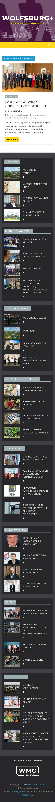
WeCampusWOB (32, 268)
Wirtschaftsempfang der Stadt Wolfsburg (35, 612)
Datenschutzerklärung (22, 760)
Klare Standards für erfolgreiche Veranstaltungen (35, 474)
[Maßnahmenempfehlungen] (12, 187)
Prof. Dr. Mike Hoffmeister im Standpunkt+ (32, 541)
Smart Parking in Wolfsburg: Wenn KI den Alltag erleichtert (35, 509)
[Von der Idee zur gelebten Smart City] (12, 256)
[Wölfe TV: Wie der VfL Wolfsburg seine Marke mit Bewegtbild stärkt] (12, 719)
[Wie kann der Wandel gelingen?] (12, 201)
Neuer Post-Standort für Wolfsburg (35, 417)
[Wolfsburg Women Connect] (12, 648)
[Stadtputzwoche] (12, 661)
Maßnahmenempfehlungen (35, 185)
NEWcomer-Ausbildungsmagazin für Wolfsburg (35, 491)
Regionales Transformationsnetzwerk (36, 360)
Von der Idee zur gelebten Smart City (35, 255)
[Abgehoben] (12, 333)
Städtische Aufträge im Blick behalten (35, 458)
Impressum (37, 760)
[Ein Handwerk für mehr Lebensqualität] (12, 390)
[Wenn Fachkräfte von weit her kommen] (12, 433)
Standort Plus (11, 96)
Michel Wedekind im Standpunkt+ (34, 585)
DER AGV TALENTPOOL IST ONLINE (34, 345)
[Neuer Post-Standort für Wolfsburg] (12, 419)
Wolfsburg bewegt (34, 318)
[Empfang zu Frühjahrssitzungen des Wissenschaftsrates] (12, 631)
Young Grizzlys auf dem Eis (34, 700)
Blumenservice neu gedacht (34, 403)
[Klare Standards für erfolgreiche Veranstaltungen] (12, 475)
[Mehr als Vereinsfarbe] (12, 688)
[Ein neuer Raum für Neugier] (12, 242)
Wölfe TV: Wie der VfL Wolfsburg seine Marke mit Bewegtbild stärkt (36, 718)
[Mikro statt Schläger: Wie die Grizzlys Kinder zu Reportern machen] (12, 739)
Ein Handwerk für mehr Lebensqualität (35, 389)
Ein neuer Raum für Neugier (34, 241)
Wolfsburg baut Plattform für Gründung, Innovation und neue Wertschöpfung (35, 286)
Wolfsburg (32, 118)
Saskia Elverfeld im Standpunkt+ (34, 557)
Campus (10, 115)
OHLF (7, 118)
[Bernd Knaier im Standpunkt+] (12, 572)
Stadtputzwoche (33, 660)
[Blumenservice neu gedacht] (12, 404)
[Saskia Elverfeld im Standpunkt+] (12, 558)
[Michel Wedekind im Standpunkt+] (12, 586)
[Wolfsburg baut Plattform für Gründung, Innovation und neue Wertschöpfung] (12, 288)
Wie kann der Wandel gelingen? (35, 199)
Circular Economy (21, 115)
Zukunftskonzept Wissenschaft (33, 214)
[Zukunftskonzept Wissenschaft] (12, 215)
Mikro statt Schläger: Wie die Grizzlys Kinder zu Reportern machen (36, 738)
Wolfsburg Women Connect (34, 646)
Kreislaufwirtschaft (37, 115)
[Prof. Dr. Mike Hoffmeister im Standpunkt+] (12, 543)
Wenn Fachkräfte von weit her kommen (36, 431)
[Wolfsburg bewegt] (12, 319)
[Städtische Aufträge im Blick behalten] (12, 460)
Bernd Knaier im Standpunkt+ (32, 571)
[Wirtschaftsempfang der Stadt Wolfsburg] (12, 613)
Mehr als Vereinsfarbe (31, 686)
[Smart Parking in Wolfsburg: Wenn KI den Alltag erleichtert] (12, 511)
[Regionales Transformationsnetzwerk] (12, 362)
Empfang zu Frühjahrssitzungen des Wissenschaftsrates (35, 629)
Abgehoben (29, 331)
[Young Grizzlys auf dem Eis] (12, 702)
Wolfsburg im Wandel (31, 171)
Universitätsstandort (18, 118)
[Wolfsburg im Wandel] (12, 173)
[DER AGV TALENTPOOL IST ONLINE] (12, 346)
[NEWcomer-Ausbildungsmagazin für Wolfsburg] (12, 492)
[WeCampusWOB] (12, 270)
